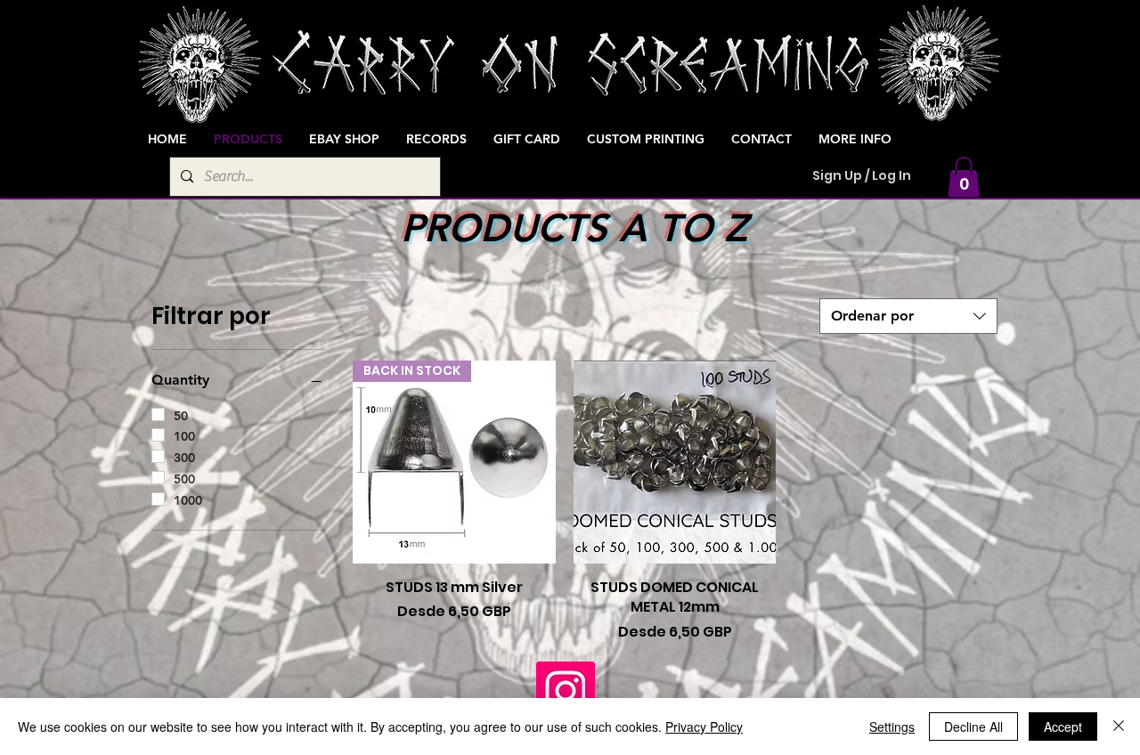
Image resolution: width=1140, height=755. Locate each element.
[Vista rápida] (675, 462)
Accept (1063, 726)
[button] (964, 177)
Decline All (973, 726)
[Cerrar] (1118, 726)
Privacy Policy (704, 726)
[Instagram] (565, 691)
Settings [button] (892, 726)
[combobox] (908, 316)
